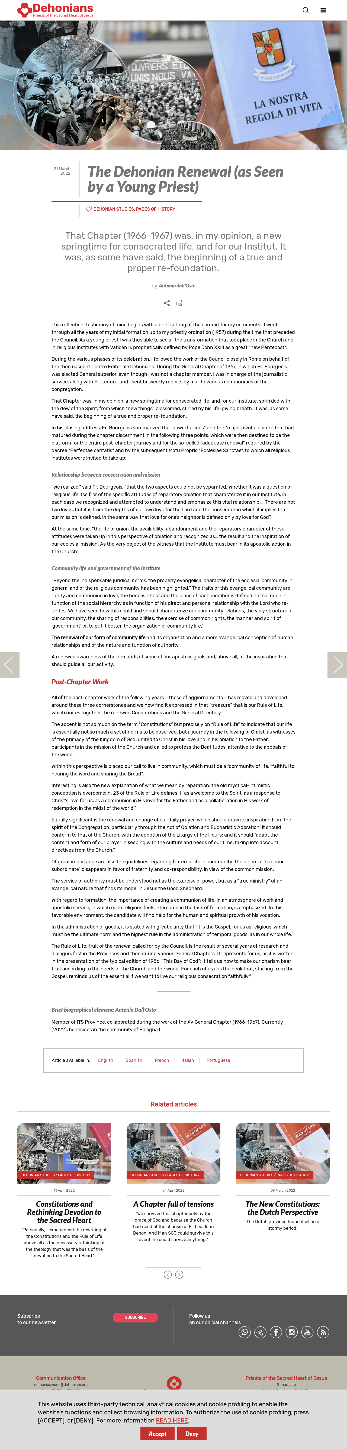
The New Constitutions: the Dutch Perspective (283, 1207)
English (105, 1060)
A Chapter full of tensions (173, 1203)
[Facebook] (275, 1332)
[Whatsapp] (244, 1332)
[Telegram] (260, 1332)
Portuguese (218, 1060)
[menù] (323, 10)
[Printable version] (179, 303)
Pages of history (155, 209)
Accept (157, 1433)
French (162, 1060)
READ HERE (172, 1420)
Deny (191, 1433)
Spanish (134, 1060)
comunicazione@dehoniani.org (61, 1384)
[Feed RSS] (323, 1332)
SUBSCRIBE (135, 1317)
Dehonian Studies (114, 209)
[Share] (167, 303)
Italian (188, 1060)
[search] (305, 10)
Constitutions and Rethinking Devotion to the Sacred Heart (64, 1212)
